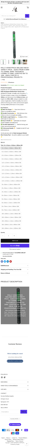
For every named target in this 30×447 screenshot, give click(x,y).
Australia (14, 418)
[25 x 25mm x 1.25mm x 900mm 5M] (11, 186)
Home (2, 22)
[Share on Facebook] (2, 261)
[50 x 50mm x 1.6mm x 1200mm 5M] (11, 204)
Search (3, 437)
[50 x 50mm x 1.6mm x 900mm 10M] (11, 200)
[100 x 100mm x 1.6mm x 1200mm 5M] (11, 222)
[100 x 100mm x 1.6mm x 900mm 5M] (11, 215)
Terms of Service (19, 441)
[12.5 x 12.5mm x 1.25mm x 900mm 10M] (12, 178)
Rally (3, 79)
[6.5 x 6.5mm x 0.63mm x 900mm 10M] (11, 153)
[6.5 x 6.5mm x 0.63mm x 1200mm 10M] (12, 160)
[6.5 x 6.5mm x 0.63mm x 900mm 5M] (11, 149)
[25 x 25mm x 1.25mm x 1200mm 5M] (11, 193)
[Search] (27, 16)
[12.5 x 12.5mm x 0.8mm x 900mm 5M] (11, 164)
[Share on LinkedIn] (8, 261)
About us (8, 437)
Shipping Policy (10, 441)
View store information (7, 256)
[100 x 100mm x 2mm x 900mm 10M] (11, 226)
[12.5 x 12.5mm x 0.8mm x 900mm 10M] (12, 168)
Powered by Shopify (15, 444)
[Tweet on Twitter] (5, 261)
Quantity (3, 232)
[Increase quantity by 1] (14, 236)
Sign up (24, 411)
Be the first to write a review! (15, 361)
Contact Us (14, 437)
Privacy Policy (8, 439)
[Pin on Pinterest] (10, 261)
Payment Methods (23, 437)
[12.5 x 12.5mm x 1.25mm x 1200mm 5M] (12, 182)
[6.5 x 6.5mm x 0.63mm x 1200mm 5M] (11, 157)
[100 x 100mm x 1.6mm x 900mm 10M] (11, 219)
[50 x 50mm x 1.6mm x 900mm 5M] (11, 197)
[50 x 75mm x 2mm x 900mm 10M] (10, 208)
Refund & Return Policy (18, 439)
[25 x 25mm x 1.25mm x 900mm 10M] (11, 189)
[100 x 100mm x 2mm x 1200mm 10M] (11, 230)
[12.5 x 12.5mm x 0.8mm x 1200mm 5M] (12, 171)
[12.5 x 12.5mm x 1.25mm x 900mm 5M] (12, 175)
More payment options (15, 249)
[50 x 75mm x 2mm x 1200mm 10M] (11, 211)
